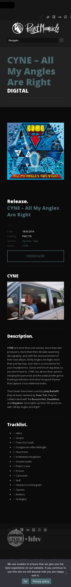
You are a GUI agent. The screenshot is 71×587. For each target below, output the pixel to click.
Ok (25, 581)
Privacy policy (41, 581)
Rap (36, 241)
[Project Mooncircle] (35, 29)
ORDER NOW (35, 256)
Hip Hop (26, 241)
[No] (66, 573)
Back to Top (59, 11)
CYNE (25, 245)
